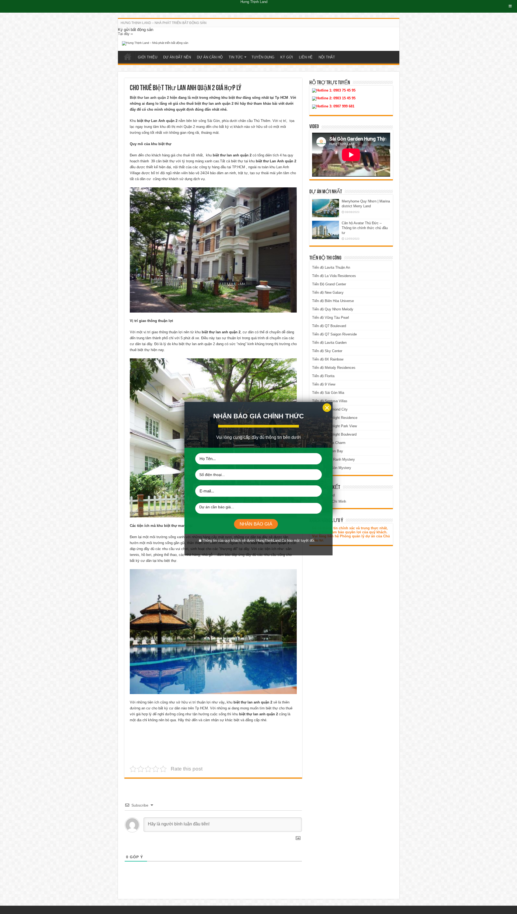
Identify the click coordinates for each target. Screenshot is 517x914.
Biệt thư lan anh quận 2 (149, 98)
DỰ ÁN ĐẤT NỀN (177, 57)
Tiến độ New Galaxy (328, 292)
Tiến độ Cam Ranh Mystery (333, 459)
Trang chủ (128, 56)
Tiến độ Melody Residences (333, 368)
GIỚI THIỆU (147, 57)
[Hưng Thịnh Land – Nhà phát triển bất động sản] (155, 43)
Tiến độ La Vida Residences (334, 276)
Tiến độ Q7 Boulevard (329, 326)
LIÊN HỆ (306, 57)
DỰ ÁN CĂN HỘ (210, 57)
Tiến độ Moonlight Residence (334, 418)
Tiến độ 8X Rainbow (327, 359)
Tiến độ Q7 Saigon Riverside (334, 334)
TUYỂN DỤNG (262, 57)
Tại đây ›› (125, 34)
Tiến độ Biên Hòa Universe (333, 301)
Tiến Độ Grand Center (329, 284)
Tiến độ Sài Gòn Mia (328, 393)
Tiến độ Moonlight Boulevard (334, 434)
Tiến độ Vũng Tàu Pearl (330, 318)
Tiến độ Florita (323, 376)
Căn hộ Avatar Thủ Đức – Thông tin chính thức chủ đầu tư (365, 228)
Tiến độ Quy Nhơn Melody (332, 309)
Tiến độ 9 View (323, 384)
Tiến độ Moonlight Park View (334, 426)
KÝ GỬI (286, 57)
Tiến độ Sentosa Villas (329, 401)
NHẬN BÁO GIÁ (256, 524)
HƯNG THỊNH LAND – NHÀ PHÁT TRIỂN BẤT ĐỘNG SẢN (164, 23)
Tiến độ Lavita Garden (329, 343)
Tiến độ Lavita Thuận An (331, 267)
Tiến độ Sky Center (327, 351)
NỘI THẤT (327, 57)
